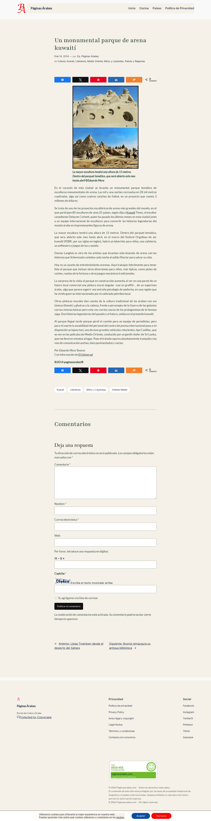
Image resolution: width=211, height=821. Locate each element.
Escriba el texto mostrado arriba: (92, 583)
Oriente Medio (119, 389)
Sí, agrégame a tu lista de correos (78, 598)
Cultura (61, 61)
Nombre (60, 504)
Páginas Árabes (41, 8)
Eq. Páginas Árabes (88, 56)
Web (57, 535)
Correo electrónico (66, 519)
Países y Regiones (135, 61)
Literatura (80, 61)
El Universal (85, 354)
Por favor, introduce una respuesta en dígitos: (81, 551)
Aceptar (140, 815)
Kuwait (70, 61)
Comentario (62, 464)
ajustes (120, 817)
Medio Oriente (95, 61)
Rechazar (161, 815)
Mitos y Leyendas (114, 61)
